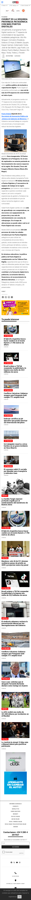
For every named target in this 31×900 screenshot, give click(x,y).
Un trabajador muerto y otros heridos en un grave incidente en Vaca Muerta (16, 446)
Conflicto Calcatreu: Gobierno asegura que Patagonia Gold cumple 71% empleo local (16, 395)
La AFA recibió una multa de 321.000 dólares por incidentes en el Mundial (15, 714)
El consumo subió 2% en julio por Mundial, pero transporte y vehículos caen (15, 471)
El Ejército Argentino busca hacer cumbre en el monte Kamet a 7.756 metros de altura (15, 342)
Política (5, 558)
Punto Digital (6, 114)
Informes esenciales (15, 803)
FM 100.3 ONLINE (15, 816)
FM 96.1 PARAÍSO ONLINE (15, 821)
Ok (19, 897)
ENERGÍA (15, 826)
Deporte (4, 495)
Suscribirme (15, 847)
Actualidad (4, 17)
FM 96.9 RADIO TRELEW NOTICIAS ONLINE (15, 824)
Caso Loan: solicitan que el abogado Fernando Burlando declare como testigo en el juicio (15, 684)
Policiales (5, 678)
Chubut (3, 291)
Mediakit (15, 814)
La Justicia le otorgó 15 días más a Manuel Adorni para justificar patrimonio (15, 744)
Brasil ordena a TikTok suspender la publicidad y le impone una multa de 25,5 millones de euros (15, 369)
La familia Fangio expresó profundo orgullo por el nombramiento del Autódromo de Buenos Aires (15, 502)
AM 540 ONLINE (15, 819)
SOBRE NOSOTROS (15, 811)
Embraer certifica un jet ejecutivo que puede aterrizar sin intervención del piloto (15, 421)
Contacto (15, 806)
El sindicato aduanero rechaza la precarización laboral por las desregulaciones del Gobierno (15, 623)
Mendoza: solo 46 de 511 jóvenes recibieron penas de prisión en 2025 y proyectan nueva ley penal (15, 563)
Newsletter (15, 809)
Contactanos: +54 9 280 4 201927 (15, 833)
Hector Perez (9, 56)
